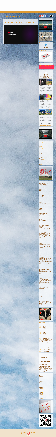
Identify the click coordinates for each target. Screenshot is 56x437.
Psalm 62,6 (40, 190)
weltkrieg (41, 371)
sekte (50, 369)
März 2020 (40, 398)
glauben (44, 361)
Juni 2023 (40, 381)
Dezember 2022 (41, 386)
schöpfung (48, 369)
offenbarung (46, 368)
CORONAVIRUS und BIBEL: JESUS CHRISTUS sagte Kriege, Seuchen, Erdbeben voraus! (45, 280)
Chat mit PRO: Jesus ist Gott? (43, 268)
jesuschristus (45, 366)
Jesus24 (40, 12)
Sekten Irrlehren (41, 163)
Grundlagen (40, 157)
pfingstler (50, 368)
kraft (48, 367)
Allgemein (40, 142)
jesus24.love (42, 94)
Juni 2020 (40, 394)
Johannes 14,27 (41, 207)
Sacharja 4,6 (41, 221)
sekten (40, 370)
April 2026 (40, 375)
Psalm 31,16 (41, 194)
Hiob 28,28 (40, 219)
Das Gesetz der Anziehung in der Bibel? (44, 263)
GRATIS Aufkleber (41, 195)
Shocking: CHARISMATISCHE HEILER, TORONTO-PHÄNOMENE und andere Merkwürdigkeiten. (44, 297)
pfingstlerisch (40, 369)
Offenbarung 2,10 (41, 215)
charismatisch (50, 357)
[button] (51, 12)
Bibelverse (21, 12)
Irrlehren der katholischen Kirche (19, 22)
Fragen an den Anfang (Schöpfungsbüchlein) (45, 203)
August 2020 (41, 393)
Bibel (39, 147)
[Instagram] (45, 84)
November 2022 (41, 387)
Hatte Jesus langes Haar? (42, 303)
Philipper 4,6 (44, 327)
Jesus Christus (41, 159)
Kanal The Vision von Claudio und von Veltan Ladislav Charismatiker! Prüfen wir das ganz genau (45, 236)
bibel (44, 356)
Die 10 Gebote (41, 289)
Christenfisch (41, 304)
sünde (45, 370)
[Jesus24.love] (28, 5)
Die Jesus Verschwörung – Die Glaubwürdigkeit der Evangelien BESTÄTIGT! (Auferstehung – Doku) (45, 253)
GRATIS (26, 12)
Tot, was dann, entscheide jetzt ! (43, 283)
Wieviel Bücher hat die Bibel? (43, 185)
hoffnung (43, 364)
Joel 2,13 (40, 204)
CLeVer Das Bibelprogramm (43, 238)
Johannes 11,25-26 (41, 227)
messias (50, 367)
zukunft (44, 371)
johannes (45, 367)
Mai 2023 (40, 382)
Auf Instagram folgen (48, 125)
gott (49, 361)
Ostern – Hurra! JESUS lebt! (43, 183)
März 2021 (40, 392)
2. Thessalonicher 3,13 (42, 214)
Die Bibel (40, 243)
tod (47, 370)
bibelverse (44, 357)
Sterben (40, 164)
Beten (40, 146)
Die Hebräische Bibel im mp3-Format (44, 282)
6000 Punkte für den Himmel (43, 232)
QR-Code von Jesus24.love (43, 213)
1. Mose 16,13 (44, 334)
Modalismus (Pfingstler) (42, 188)
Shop (31, 12)
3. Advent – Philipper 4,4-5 (42, 184)
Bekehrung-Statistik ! (42, 257)
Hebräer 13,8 (41, 191)
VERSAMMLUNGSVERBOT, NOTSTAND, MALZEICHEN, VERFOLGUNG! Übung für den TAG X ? (45, 292)
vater (49, 370)
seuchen (43, 370)
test (44, 12)
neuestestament (41, 368)
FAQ (17, 12)
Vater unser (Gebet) (41, 288)
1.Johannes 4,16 (41, 224)
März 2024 (40, 377)
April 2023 (40, 383)
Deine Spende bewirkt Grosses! (43, 201)
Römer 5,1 (40, 189)
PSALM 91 (40, 278)
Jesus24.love (41, 160)
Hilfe (39, 158)
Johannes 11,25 (41, 202)
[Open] (42, 82)
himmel (40, 364)
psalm (44, 369)
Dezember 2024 (41, 376)
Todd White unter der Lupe (42, 220)
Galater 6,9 (40, 209)
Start (9, 12)
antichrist (40, 356)
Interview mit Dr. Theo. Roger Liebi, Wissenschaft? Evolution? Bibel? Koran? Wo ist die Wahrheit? (45, 261)
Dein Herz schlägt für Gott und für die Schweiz (45, 228)
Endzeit (40, 152)
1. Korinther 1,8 (41, 196)
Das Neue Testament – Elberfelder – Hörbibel (45, 271)
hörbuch (46, 364)
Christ (13, 12)
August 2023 (41, 380)
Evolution (40, 153)
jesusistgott (41, 367)
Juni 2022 (40, 388)
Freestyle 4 (40, 208)
